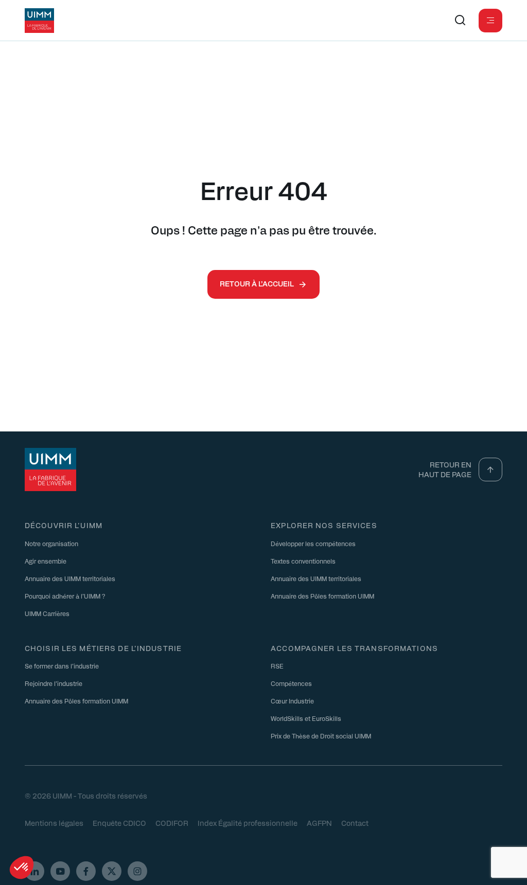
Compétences (291, 683)
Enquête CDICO (119, 822)
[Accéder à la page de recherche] (460, 20)
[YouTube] (60, 871)
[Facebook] (86, 871)
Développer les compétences (313, 543)
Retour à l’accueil (257, 283)
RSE (277, 666)
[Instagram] (137, 871)
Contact (354, 822)
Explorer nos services (324, 525)
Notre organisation (51, 543)
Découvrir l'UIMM (63, 525)
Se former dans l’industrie (62, 666)
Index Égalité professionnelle (247, 822)
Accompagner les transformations (354, 648)
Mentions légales (54, 822)
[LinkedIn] (34, 871)
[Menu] (490, 20)
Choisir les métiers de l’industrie (103, 648)
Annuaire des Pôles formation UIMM (322, 596)
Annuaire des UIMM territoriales (70, 578)
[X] (111, 871)
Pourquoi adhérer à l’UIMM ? (65, 596)
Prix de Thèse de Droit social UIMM (321, 736)
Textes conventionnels (303, 561)
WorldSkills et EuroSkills (306, 718)
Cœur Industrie (292, 701)
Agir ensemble (45, 561)
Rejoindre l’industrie (53, 683)
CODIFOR (171, 822)
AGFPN (319, 822)
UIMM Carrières (47, 613)
